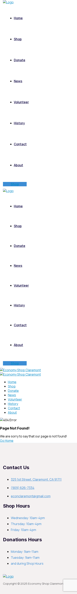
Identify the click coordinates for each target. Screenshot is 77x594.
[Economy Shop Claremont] (20, 370)
